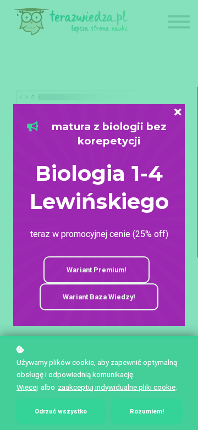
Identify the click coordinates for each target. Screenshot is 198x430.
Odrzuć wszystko (61, 411)
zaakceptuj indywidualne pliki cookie (116, 387)
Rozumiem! (147, 411)
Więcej (27, 387)
